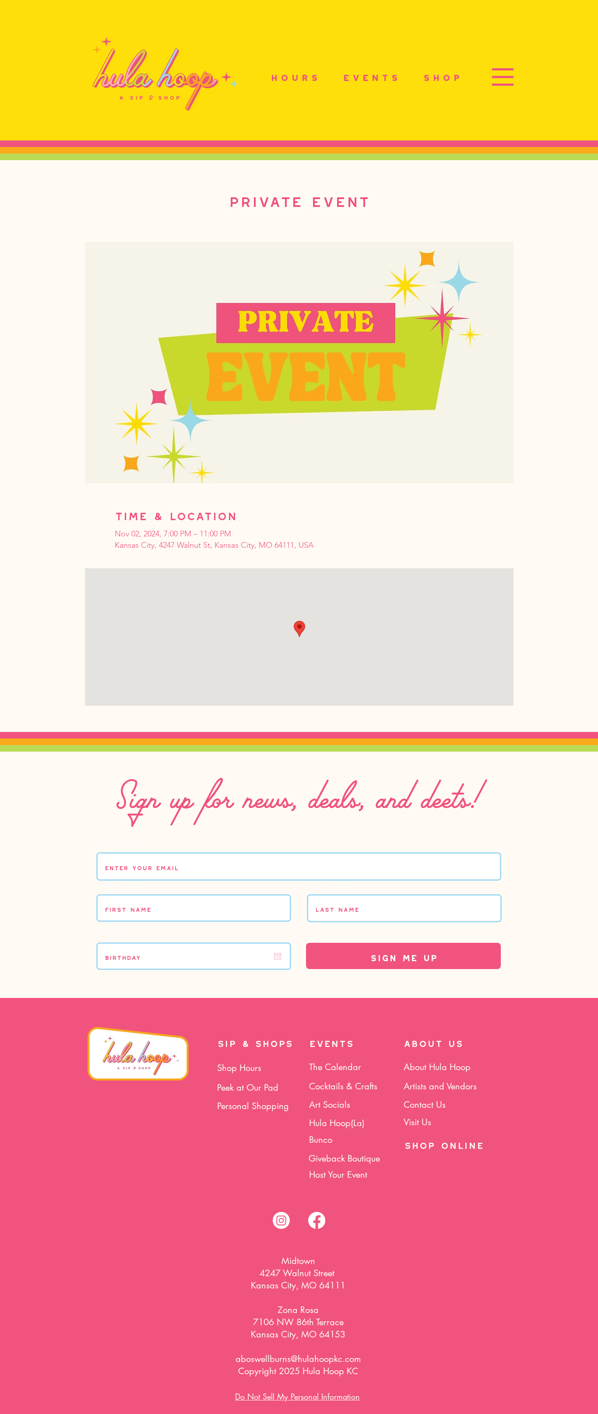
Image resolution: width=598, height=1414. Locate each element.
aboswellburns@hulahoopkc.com (298, 1359)
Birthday (114, 931)
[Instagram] (281, 1220)
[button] (503, 77)
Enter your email (133, 841)
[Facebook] (316, 1220)
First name (119, 883)
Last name (329, 883)
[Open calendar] (277, 956)
